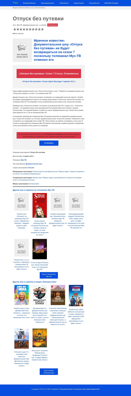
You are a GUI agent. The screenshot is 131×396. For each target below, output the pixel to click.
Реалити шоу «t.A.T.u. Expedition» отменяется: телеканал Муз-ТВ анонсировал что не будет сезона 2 (21, 264)
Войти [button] (107, 3)
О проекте (54, 389)
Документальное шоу (34, 164)
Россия (31, 167)
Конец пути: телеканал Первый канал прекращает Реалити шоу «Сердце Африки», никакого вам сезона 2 (39, 355)
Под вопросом (94, 3)
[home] (15, 3)
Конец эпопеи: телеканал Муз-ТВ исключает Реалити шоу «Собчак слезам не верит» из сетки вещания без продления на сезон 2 (39, 228)
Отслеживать (49, 143)
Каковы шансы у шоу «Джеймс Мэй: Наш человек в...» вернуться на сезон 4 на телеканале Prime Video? (21, 312)
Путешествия (34, 184)
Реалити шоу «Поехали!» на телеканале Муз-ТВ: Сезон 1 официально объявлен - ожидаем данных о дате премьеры (21, 221)
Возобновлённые (29, 3)
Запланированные (47, 3)
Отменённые (64, 3)
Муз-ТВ (23, 160)
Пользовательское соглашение (71, 389)
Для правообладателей (91, 389)
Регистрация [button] (113, 3)
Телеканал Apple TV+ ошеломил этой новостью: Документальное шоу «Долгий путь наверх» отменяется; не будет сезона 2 (21, 359)
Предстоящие (79, 3)
